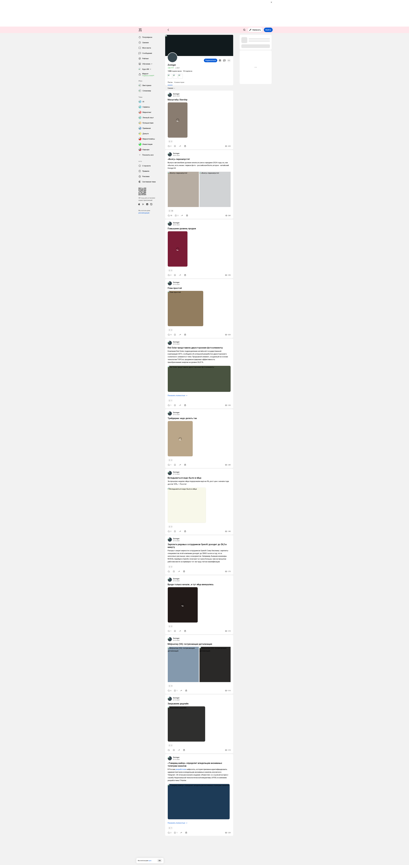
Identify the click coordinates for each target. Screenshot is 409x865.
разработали (181, 769)
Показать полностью (176, 395)
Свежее (170, 88)
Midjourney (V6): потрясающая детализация (190, 644)
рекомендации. (144, 213)
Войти (268, 30)
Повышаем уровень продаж (182, 228)
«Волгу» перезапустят (179, 159)
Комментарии (179, 82)
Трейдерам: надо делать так (182, 418)
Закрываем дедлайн (178, 703)
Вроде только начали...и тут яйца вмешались (191, 584)
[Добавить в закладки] (174, 146)
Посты (170, 82)
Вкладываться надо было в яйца (184, 478)
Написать (256, 30)
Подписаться (210, 60)
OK (159, 861)
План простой (175, 288)
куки (149, 860)
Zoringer (176, 94)
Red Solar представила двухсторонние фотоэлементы (195, 347)
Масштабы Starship (177, 99)
